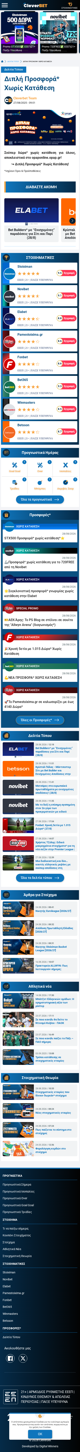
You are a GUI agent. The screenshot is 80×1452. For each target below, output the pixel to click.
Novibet (23, 289)
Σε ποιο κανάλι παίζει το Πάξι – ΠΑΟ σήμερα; (54, 1040)
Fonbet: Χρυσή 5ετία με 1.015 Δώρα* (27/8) (52, 827)
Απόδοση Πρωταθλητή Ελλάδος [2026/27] (54, 930)
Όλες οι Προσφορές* (37, 720)
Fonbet (22, 357)
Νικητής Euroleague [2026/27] (53, 910)
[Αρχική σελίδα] (2, 61)
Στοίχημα (9, 1242)
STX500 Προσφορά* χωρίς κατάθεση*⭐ (34, 538)
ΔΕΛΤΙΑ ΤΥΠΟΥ (13, 61)
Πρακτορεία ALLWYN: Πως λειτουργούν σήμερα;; (51, 967)
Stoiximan (24, 267)
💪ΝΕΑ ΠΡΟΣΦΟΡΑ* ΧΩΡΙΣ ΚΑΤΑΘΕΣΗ (33, 678)
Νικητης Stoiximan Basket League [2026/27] (51, 948)
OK (40, 1434)
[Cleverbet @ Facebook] (10, 1358)
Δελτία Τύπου (13, 69)
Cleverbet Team (25, 98)
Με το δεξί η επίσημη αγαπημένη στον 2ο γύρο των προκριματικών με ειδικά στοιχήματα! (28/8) (55, 808)
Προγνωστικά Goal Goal (18, 1205)
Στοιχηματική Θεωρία (17, 1256)
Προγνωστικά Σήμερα (17, 1184)
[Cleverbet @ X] (23, 1358)
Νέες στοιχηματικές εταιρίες (53, 1112)
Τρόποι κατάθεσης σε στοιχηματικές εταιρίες (49, 1059)
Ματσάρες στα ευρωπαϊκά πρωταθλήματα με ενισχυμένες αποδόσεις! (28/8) (54, 789)
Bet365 (22, 380)
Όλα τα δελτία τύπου (37, 878)
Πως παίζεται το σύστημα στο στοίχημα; (53, 1131)
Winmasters (26, 403)
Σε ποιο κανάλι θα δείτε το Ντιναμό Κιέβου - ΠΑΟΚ (51, 1021)
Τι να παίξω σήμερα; (16, 1228)
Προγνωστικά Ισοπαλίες (19, 1191)
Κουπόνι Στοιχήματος (17, 1235)
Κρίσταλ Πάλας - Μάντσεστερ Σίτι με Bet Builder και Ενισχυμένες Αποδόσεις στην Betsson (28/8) (53, 770)
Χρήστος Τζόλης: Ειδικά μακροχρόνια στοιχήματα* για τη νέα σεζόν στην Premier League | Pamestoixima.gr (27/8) (55, 846)
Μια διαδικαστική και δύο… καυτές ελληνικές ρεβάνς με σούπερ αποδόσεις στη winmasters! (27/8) (53, 864)
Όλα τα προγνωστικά (37, 499)
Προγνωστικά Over (15, 1198)
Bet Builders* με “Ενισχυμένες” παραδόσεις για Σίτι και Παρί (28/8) (31, 234)
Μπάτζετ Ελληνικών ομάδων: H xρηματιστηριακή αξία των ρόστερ (54, 1002)
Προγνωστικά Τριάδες (17, 1212)
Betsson (23, 425)
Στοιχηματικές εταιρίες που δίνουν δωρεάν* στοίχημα (52, 1093)
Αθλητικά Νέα (12, 1249)
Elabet (22, 312)
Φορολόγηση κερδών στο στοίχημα (50, 1150)
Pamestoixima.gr (30, 335)
